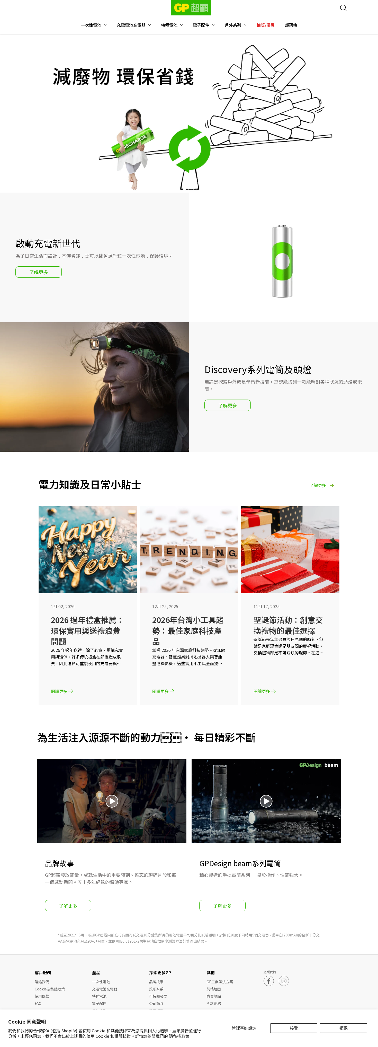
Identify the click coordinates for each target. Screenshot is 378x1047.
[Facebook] (269, 981)
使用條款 (42, 996)
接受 (294, 1028)
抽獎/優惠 (266, 25)
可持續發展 (158, 996)
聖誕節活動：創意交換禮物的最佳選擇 (288, 625)
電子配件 (201, 25)
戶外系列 (233, 25)
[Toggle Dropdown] (105, 25)
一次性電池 (91, 25)
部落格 (291, 25)
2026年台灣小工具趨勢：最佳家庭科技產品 (188, 630)
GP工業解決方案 (219, 981)
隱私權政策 (179, 1036)
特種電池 (169, 25)
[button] (184, 189)
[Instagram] (284, 981)
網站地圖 (213, 988)
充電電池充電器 (131, 25)
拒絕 (343, 1028)
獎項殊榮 (156, 988)
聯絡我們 (42, 981)
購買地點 (213, 996)
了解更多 (38, 272)
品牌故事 (156, 981)
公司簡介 (156, 1003)
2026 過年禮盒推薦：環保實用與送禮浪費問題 (87, 630)
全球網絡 (213, 1003)
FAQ (38, 1003)
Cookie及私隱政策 (50, 988)
